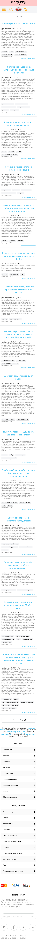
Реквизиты (7, 762)
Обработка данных (10, 797)
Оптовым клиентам (10, 779)
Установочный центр (10, 785)
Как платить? (8, 824)
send (33, 916)
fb (14, 927)
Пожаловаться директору (12, 853)
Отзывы (6, 847)
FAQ (4, 865)
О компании (7, 750)
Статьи (5, 791)
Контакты (6, 756)
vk (4, 927)
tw (23, 927)
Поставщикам (8, 773)
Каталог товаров (9, 812)
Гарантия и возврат (10, 836)
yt (32, 927)
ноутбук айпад (17, 733)
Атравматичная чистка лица (13, 871)
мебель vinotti (30, 734)
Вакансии (6, 767)
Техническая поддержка (12, 841)
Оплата (5, 818)
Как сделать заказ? (10, 859)
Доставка (6, 830)
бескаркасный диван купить (16, 731)
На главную (18, 9)
